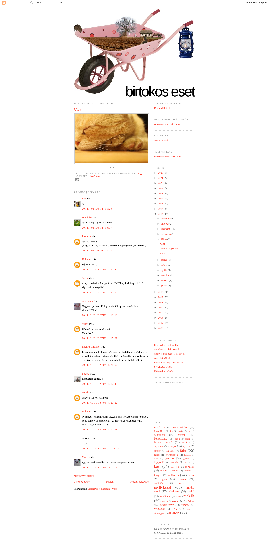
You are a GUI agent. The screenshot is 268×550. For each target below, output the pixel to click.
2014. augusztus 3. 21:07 (100, 364)
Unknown (87, 259)
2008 (161, 317)
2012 (161, 297)
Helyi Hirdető (180, 427)
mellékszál (162, 487)
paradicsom (165, 496)
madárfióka (159, 482)
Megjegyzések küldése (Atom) (103, 488)
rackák (188, 495)
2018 (161, 193)
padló (191, 491)
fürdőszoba (172, 454)
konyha (174, 470)
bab (189, 431)
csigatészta (158, 446)
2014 (161, 214)
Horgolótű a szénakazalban (167, 124)
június (164, 259)
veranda (185, 504)
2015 (161, 208)
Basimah (86, 236)
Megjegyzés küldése (84, 475)
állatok (173, 512)
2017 (161, 198)
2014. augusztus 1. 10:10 (100, 315)
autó (179, 431)
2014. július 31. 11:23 (97, 208)
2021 (161, 178)
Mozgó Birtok (161, 140)
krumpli (187, 470)
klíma (163, 470)
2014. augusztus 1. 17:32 (100, 338)
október (165, 223)
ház (186, 462)
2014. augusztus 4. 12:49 (100, 383)
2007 (161, 323)
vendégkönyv (167, 504)
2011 (161, 302)
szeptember (167, 228)
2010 (161, 307)
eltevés (157, 451)
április (164, 270)
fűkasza (187, 454)
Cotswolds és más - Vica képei (169, 353)
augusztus (166, 234)
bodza (187, 438)
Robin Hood (159, 431)
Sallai (85, 278)
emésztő (170, 451)
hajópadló (159, 462)
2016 (161, 203)
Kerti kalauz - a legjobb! (166, 345)
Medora (86, 457)
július (164, 239)
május (164, 265)
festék (157, 454)
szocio (175, 501)
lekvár (191, 475)
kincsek (189, 467)
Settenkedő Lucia (163, 366)
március (165, 275)
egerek (186, 446)
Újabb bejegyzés (82, 481)
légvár (163, 479)
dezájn (172, 446)
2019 (161, 188)
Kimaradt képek (162, 108)
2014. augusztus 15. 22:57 (100, 448)
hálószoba (174, 462)
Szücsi (85, 323)
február (165, 280)
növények (173, 491)
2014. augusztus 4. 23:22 (100, 402)
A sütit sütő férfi (162, 358)
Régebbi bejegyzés (139, 481)
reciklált (165, 501)
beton (177, 438)
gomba (186, 458)
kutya (157, 475)
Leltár (163, 253)
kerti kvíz (175, 466)
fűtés (156, 458)
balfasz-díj (159, 434)
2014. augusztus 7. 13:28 (100, 429)
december (166, 218)
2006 (161, 328)
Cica (77, 109)
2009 (161, 312)
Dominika (87, 217)
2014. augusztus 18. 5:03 (100, 467)
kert (157, 466)
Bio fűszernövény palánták (167, 156)
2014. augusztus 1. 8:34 (99, 269)
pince (178, 496)
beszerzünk (160, 438)
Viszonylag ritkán (169, 248)
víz (175, 508)
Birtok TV (160, 427)
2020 (161, 183)
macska (95, 176)
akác (171, 431)
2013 (161, 292)
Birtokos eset (159, 91)
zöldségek (159, 513)
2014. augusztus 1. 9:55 (99, 292)
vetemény (159, 508)
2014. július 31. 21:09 (97, 250)
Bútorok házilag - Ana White (168, 362)
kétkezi (173, 474)
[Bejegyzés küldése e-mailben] (76, 179)
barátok (181, 434)
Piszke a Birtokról (91, 346)
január (164, 285)
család (184, 442)
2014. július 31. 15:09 (97, 227)
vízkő (188, 508)
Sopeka (86, 392)
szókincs (190, 501)
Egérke (85, 373)
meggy (182, 482)
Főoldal (110, 481)
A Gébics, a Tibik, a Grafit (167, 349)
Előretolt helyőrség (163, 371)
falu (183, 450)
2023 (161, 172)
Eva (84, 198)
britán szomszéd (164, 442)
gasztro (169, 458)
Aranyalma (87, 301)
